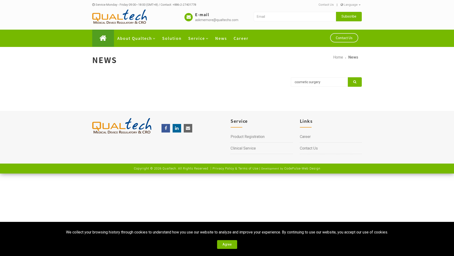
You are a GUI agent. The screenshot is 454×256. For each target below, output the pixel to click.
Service (196, 38)
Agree (227, 244)
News (221, 38)
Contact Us (326, 4)
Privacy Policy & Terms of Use (235, 168)
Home (338, 57)
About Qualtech (134, 38)
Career (241, 38)
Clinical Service (243, 148)
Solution (172, 38)
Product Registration (248, 136)
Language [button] (350, 4)
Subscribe (348, 16)
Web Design (311, 168)
